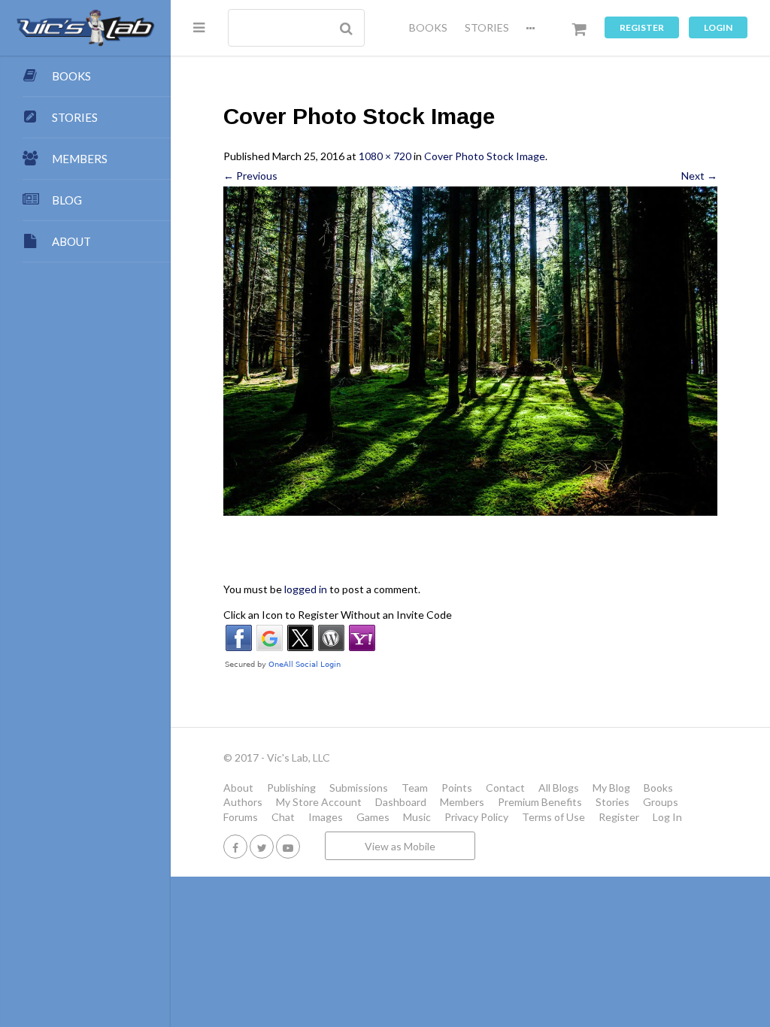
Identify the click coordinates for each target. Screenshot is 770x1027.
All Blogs (558, 787)
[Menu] (199, 27)
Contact (505, 787)
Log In (667, 816)
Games (373, 816)
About (238, 787)
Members (462, 801)
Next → (699, 175)
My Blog (611, 787)
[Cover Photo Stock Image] (470, 351)
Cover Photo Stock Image (484, 156)
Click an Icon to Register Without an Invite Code (337, 614)
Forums (240, 816)
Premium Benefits (540, 801)
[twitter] (262, 846)
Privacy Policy (476, 816)
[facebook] (235, 846)
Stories (612, 801)
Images (325, 816)
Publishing (291, 787)
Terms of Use (553, 816)
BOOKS (428, 27)
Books (658, 787)
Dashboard (400, 801)
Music (417, 816)
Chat (283, 816)
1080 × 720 (385, 156)
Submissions (358, 787)
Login (718, 27)
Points (456, 787)
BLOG (67, 200)
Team (415, 787)
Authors (242, 801)
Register (642, 27)
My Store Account (319, 801)
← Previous (250, 175)
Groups (660, 801)
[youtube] (288, 846)
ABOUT (71, 241)
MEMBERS (80, 158)
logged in (305, 589)
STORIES (487, 27)
